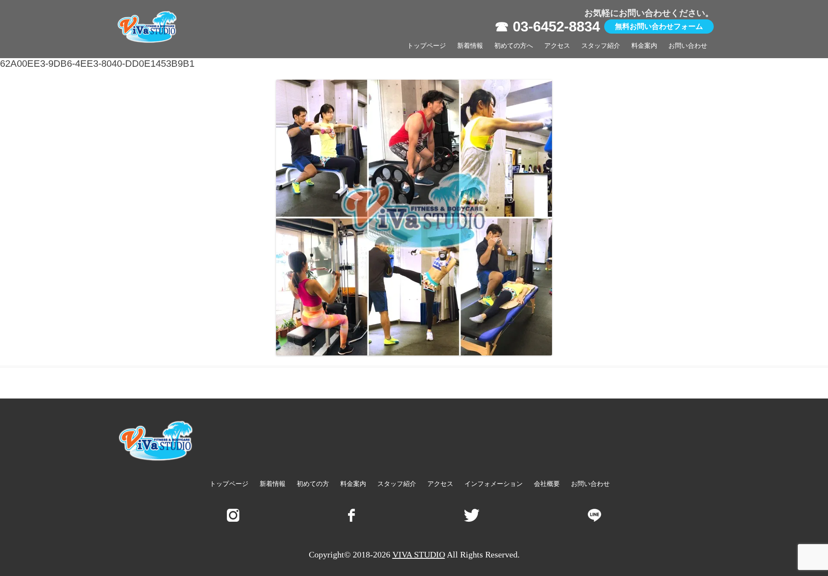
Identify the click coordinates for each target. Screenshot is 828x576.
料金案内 (644, 45)
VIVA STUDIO (418, 554)
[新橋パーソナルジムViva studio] (147, 29)
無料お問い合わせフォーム (659, 26)
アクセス (557, 45)
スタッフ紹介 (600, 45)
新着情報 (470, 45)
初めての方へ (513, 45)
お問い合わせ (687, 45)
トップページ (426, 45)
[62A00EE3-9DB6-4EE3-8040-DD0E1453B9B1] (414, 217)
